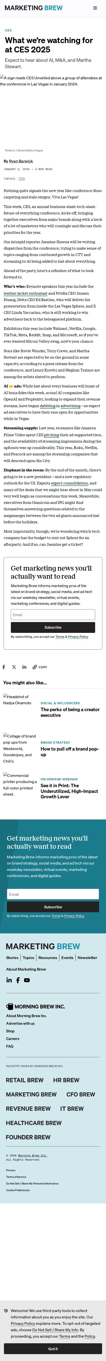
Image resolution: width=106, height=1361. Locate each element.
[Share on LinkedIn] (24, 667)
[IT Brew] (72, 1108)
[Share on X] (14, 667)
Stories (12, 957)
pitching (51, 434)
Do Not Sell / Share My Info (55, 1329)
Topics (28, 957)
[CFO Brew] (81, 1094)
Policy (90, 1336)
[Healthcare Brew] (34, 1123)
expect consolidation (69, 482)
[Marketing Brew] (31, 1094)
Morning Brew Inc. (33, 1155)
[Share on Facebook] (3, 667)
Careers (12, 1038)
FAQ (9, 1046)
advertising (70, 405)
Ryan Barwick (21, 160)
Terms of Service (16, 1177)
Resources (47, 957)
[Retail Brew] (25, 1080)
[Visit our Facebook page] (18, 980)
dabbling (47, 405)
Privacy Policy (23, 1323)
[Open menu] (95, 8)
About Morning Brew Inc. (26, 1015)
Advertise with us (20, 1023)
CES (22, 178)
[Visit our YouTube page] (27, 980)
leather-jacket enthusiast (26, 293)
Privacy (11, 1170)
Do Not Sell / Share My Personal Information (32, 1183)
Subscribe (53, 627)
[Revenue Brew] (28, 1108)
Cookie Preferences (18, 1190)
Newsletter (87, 957)
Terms (64, 1336)
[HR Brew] (66, 1080)
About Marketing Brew (26, 969)
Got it (53, 1348)
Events (67, 957)
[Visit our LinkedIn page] (9, 980)
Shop (10, 1030)
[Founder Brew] (28, 1137)
